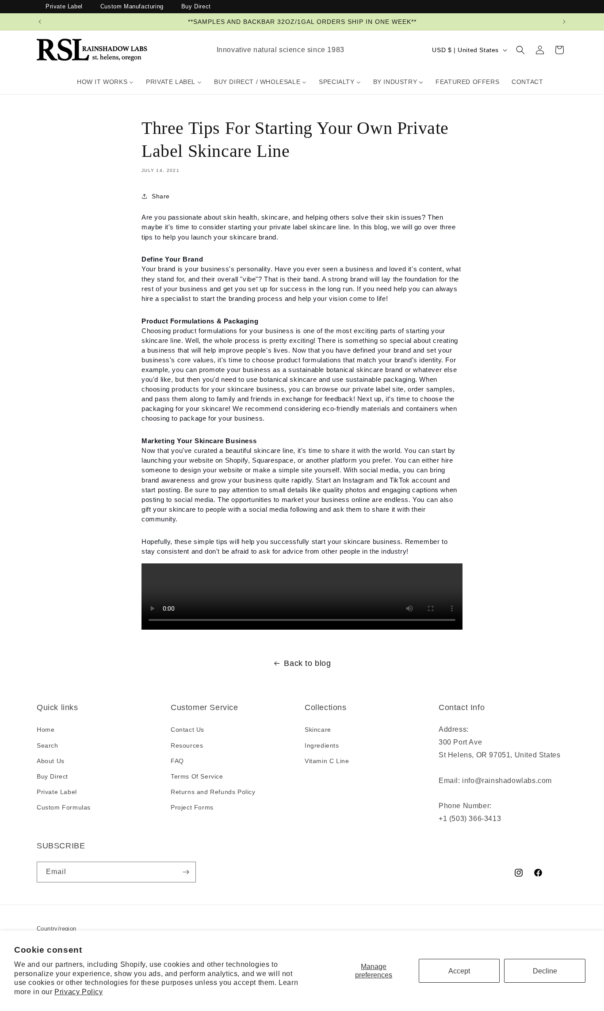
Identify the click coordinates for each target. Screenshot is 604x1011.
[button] (520, 50)
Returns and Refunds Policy (213, 791)
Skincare (318, 730)
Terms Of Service (197, 776)
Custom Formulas (64, 807)
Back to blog (307, 663)
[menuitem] (105, 81)
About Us (51, 760)
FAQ (177, 760)
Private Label (64, 6)
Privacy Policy (78, 992)
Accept (459, 971)
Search (47, 745)
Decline (545, 971)
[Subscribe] (185, 872)
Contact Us (187, 730)
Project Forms (192, 807)
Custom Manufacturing (132, 6)
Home (45, 730)
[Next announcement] (564, 21)
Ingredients (322, 745)
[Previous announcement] (40, 21)
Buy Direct (196, 6)
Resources (187, 745)
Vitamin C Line (327, 760)
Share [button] (161, 196)
